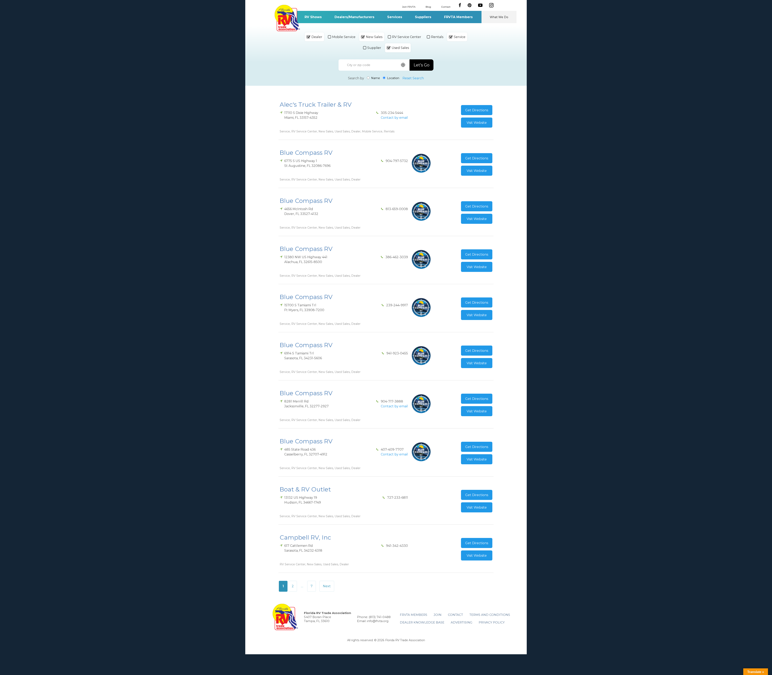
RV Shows (313, 17)
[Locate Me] (403, 65)
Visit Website (477, 123)
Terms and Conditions (489, 615)
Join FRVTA (409, 6)
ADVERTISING (461, 622)
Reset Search (413, 78)
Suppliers (423, 17)
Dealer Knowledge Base (422, 622)
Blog (428, 6)
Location (392, 78)
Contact (446, 6)
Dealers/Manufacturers (354, 17)
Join (437, 615)
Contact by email (394, 118)
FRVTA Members (458, 17)
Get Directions (476, 110)
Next (327, 586)
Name (375, 78)
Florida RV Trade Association (287, 18)
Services (394, 17)
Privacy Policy (492, 622)
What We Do (499, 17)
